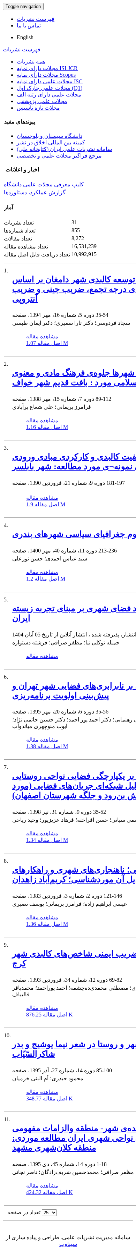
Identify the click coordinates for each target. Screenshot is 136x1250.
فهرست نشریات (35, 19)
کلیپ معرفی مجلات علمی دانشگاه (44, 184)
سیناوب (68, 1244)
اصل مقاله (47, 343)
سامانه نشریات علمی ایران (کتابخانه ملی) (64, 149)
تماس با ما (29, 25)
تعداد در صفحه (23, 1212)
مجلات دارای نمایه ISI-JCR (47, 68)
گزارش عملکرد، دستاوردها (35, 192)
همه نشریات (31, 62)
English (25, 37)
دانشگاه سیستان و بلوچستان (49, 136)
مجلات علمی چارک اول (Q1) (49, 88)
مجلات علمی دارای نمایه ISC (50, 81)
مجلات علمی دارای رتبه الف (49, 95)
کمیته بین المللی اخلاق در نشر (51, 142)
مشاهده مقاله (42, 336)
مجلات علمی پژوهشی (42, 101)
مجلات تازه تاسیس (38, 108)
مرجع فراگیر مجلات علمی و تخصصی (59, 156)
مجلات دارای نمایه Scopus (46, 75)
